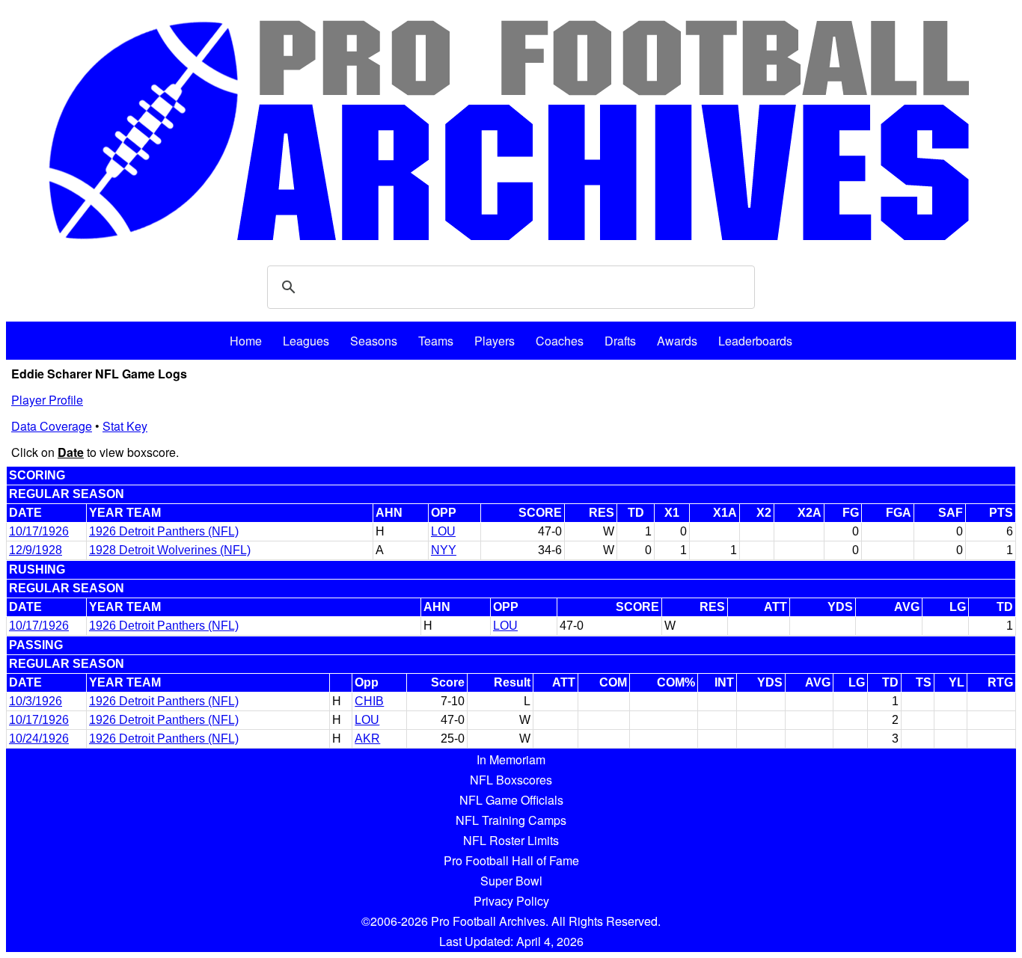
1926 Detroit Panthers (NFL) (164, 531)
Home (246, 340)
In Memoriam (511, 759)
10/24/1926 (39, 738)
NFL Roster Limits (511, 840)
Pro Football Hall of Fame (511, 860)
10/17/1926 (39, 531)
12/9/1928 (35, 550)
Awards (677, 340)
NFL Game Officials (511, 799)
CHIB (369, 701)
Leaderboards (755, 340)
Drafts (620, 340)
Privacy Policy (511, 900)
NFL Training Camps (511, 820)
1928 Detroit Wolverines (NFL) (170, 550)
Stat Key (124, 426)
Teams (435, 340)
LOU (443, 531)
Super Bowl (511, 880)
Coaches (560, 340)
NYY (443, 550)
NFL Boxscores (511, 779)
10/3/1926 (35, 701)
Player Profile (47, 399)
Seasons (373, 340)
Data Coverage (51, 426)
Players (494, 340)
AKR (367, 738)
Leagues (306, 340)
